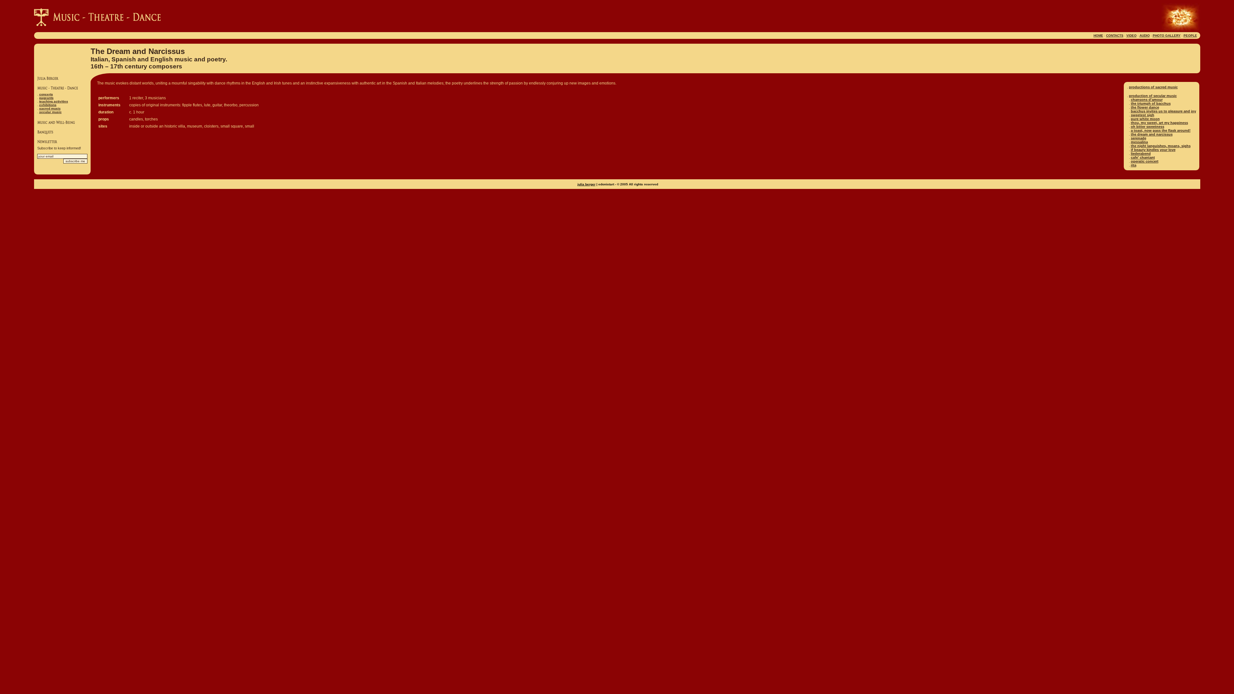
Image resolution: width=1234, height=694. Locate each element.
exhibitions (48, 105)
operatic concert (1144, 161)
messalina (1139, 142)
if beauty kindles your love (1153, 150)
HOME (1098, 35)
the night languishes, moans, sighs (1161, 146)
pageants (46, 98)
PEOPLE (1190, 35)
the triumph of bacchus (1151, 103)
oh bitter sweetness (1147, 127)
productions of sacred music (1153, 87)
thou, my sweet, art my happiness (1159, 123)
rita (1133, 165)
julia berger (586, 184)
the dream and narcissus (1152, 134)
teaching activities (53, 101)
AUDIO (1145, 35)
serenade (1138, 138)
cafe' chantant (1143, 157)
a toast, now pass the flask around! (1161, 130)
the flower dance (1145, 107)
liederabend (1141, 154)
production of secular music (1153, 96)
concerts (46, 94)
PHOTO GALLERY (1167, 35)
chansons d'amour (1147, 100)
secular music (50, 112)
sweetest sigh (1142, 115)
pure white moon (1145, 119)
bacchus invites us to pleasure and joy (1163, 111)
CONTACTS (1114, 35)
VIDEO (1131, 35)
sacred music (50, 108)
